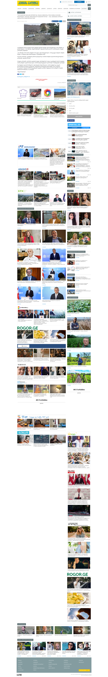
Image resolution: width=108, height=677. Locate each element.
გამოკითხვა (71, 80)
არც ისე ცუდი (72, 108)
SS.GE (19, 87)
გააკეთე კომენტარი (61, 82)
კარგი (70, 103)
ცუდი (70, 110)
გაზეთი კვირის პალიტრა (76, 16)
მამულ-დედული (72, 297)
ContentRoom (61, 103)
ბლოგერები (21, 624)
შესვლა (89, 1)
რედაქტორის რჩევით (74, 20)
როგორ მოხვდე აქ (62, 87)
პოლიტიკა (21, 12)
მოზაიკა (70, 191)
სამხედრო (71, 274)
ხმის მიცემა (79, 116)
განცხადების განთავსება (67, 1)
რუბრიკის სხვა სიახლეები (25, 208)
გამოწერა (79, 1)
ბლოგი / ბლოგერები (76, 12)
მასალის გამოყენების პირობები (86, 675)
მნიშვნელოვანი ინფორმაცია (76, 252)
